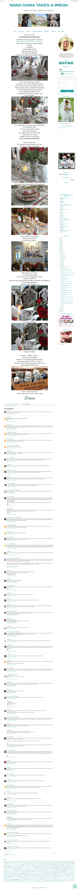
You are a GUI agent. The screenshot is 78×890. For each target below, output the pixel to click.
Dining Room (8, 405)
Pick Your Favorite (35, 875)
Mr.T (4, 874)
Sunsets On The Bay (61, 878)
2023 (60, 241)
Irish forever (67, 871)
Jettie (8, 639)
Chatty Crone (9, 537)
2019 (60, 247)
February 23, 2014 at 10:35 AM (11, 814)
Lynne (8, 417)
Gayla (8, 779)
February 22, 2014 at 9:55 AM (11, 528)
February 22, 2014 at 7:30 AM (11, 454)
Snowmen (12, 878)
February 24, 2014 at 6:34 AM (11, 843)
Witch (46, 881)
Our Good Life (62, 229)
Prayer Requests (6, 876)
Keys (11, 872)
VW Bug (17, 881)
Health (13, 871)
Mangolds (4, 873)
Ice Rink (53, 871)
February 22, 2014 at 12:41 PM (11, 575)
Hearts (15, 871)
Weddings (20, 881)
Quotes (46, 876)
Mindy (8, 551)
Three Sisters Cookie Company (34, 880)
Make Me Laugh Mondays (70, 872)
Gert (7, 760)
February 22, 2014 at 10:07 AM (11, 534)
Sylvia (8, 598)
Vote (14, 881)
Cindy (8, 723)
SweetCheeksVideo (30, 879)
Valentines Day (5, 881)
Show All (73, 233)
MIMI (55, 873)
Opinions (72, 874)
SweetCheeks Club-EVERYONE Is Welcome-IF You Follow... (65, 286)
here (42, 86)
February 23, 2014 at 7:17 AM (11, 794)
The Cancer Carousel (68, 879)
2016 (60, 251)
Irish (63, 871)
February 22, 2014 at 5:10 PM (11, 657)
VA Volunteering (63, 880)
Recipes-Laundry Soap (64, 876)
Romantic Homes (43, 877)
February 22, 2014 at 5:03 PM (11, 651)
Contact (28, 31)
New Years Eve (58, 874)
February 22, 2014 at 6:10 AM (11, 429)
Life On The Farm (42, 872)
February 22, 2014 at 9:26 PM (11, 757)
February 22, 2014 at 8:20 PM (11, 720)
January (61, 305)
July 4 (9, 872)
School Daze (56, 877)
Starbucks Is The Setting (46, 878)
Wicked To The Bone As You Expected (66, 287)
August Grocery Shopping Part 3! (64, 223)
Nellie (8, 626)
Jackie (8, 618)
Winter (37, 881)
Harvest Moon (9, 871)
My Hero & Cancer (9, 874)
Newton (62, 874)
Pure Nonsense (38, 876)
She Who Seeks (62, 197)
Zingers (61, 881)
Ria (22, 877)
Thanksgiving (54, 879)
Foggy (60, 216)
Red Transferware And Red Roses (65, 274)
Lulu (54, 872)
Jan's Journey (62, 208)
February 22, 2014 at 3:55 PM (11, 636)
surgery (67, 878)
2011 (60, 309)
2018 (60, 248)
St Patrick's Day (32, 878)
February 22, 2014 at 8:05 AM (11, 480)
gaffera (38, 887)
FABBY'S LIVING (9, 496)
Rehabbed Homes (71, 876)
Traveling (47, 880)
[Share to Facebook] (28, 404)
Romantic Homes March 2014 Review (66, 269)
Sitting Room (7, 878)
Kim (7, 791)
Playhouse (55, 875)
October (61, 257)
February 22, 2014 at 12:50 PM (11, 582)
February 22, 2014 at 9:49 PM (11, 764)
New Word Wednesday (50, 874)
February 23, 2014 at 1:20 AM (11, 788)
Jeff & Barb (5, 872)
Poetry (67, 875)
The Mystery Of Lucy (16, 880)
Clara (8, 797)
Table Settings (13, 405)
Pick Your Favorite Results (43, 875)
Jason (74, 871)
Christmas (62, 863)
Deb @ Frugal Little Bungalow (11, 832)
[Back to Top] (75, 886)
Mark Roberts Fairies (12, 873)
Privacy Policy (61, 31)
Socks (15, 878)
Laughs (27, 872)
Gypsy (38, 870)
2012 (60, 308)
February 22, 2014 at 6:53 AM (11, 435)
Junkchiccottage (9, 585)
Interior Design (60, 871)
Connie (8, 570)
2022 (60, 243)
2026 (60, 237)
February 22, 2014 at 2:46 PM (11, 615)
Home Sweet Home (38, 871)
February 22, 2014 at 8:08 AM (11, 486)
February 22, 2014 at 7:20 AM (11, 448)
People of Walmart (23, 875)
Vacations (67, 880)
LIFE (38, 872)
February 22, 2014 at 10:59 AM (11, 548)
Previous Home (25, 876)
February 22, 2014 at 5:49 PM (11, 664)
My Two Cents (62, 222)
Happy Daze (60, 870)
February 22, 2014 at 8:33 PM (11, 733)
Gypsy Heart (9, 736)
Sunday (56, 878)
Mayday (27, 873)
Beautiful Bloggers (66, 861)
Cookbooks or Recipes (57, 864)
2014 (60, 253)
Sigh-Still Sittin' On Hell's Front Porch (65, 209)
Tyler (59, 880)
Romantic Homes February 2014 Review (66, 303)
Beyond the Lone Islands (64, 226)
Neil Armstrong (37, 874)
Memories (49, 873)
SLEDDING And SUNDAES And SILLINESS (67, 302)
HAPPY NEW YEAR (69, 870)
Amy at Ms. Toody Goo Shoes (11, 846)
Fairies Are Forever (37, 31)
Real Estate (54, 876)
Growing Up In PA (29, 870)
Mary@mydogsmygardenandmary (12, 631)
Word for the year (50, 881)
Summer (53, 878)
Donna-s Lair (9, 667)
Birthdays (38, 862)
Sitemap (53, 31)
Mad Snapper (62, 201)
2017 (60, 249)
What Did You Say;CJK (26, 881)
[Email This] (24, 404)
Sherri (8, 654)
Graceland (8, 870)
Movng (74, 873)
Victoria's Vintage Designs (11, 674)
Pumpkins (33, 876)
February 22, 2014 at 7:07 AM (11, 442)
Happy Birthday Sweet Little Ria (65, 266)
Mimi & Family (59, 873)
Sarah (8, 660)
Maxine (21, 873)
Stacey (8, 593)
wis (40, 881)
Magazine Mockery (59, 872)
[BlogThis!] (25, 404)
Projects (29, 876)
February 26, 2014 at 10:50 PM (11, 849)
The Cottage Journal (9, 880)
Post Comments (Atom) (12, 854)
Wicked (34, 881)
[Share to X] (26, 404)
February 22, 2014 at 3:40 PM (11, 628)
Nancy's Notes (9, 457)
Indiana (56, 871)
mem (41, 873)
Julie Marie (8, 451)
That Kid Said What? (61, 879)
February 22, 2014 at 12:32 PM (11, 567)
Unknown (8, 531)
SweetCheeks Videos (22, 879)
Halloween (43, 870)
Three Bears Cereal (26, 880)
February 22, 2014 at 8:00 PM (11, 706)
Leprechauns (35, 872)
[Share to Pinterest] (29, 404)
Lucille (8, 424)
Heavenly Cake (19, 871)
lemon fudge (30, 872)
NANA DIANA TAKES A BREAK (39, 5)
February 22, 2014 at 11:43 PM (11, 776)
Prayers (21, 876)
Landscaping (23, 872)
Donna (8, 604)
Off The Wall (68, 874)
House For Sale (48, 871)
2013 (60, 307)
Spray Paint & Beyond (23, 878)
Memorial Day (44, 873)
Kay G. (8, 709)
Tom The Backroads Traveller (64, 204)
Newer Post (6, 853)
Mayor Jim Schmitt (31, 873)
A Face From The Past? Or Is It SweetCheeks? (64, 279)
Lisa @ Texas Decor (10, 543)
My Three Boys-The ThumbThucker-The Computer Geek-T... (66, 293)
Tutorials (55, 880)
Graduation (12, 870)
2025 (60, 239)
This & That (21, 880)
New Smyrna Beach (43, 874)
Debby (8, 689)
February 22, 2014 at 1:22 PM (11, 595)
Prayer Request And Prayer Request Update (67, 272)
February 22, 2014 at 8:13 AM (11, 493)
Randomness (49, 876)
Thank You (49, 879)
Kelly (7, 767)
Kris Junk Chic (18, 872)
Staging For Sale (38, 878)
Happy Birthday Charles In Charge (51, 870)
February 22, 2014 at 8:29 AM (11, 514)
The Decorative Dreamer (11, 432)
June (61, 260)
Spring (28, 878)
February (61, 265)
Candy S (8, 823)
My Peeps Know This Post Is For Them (65, 198)
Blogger (45, 887)
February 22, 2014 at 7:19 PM (11, 686)
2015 (60, 252)
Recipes (47, 31)
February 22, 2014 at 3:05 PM (11, 623)
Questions (42, 876)
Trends (52, 880)
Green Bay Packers (22, 870)
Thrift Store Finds (42, 880)
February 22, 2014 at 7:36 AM (11, 461)
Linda (8, 464)
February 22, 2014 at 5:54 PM (11, 671)
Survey (70, 878)
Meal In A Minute (37, 873)
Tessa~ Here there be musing (11, 445)
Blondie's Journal (9, 750)
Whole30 (31, 881)
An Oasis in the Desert (10, 810)
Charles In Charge (46, 863)
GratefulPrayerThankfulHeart (11, 696)
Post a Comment (8, 851)
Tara (46, 879)
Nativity (33, 874)
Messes (52, 873)
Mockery (63, 873)
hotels (44, 871)
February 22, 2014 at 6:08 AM (11, 421)
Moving (71, 873)
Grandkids (17, 870)
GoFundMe (4, 870)
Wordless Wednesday (56, 881)
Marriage (18, 873)
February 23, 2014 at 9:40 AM (11, 807)
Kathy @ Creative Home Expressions (13, 517)
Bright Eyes (71, 862)
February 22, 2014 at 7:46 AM (11, 473)
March (61, 264)
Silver (4, 878)
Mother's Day (67, 873)
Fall (65, 866)
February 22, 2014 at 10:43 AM (11, 540)
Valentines (71, 880)
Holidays (31, 871)
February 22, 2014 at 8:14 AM (11, 505)
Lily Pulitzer (47, 872)
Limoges (51, 872)
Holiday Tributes (25, 871)
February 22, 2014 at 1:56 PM (11, 601)
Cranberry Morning (10, 483)
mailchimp (64, 872)
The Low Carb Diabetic (63, 218)
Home (14, 31)
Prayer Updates (15, 876)
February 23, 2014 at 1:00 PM (11, 820)
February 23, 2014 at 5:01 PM (11, 836)
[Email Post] (23, 404)
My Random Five (62, 268)
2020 (60, 245)
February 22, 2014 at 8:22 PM (11, 727)
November (62, 256)
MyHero (29, 874)
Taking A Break (41, 879)
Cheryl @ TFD (9, 773)
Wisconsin (43, 881)
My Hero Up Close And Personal (20, 874)
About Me (21, 31)
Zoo (63, 881)
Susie (8, 476)
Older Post (53, 853)
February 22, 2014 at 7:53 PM (11, 698)
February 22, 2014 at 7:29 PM (11, 693)
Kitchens (14, 872)
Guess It (35, 870)
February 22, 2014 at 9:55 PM (11, 770)
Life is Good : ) (62, 215)
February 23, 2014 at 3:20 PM (11, 829)
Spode (18, 878)
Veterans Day (10, 881)
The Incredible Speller (63, 277)
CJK (21, 864)
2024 (60, 240)
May (61, 261)
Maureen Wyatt (9, 785)
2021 (60, 244)
